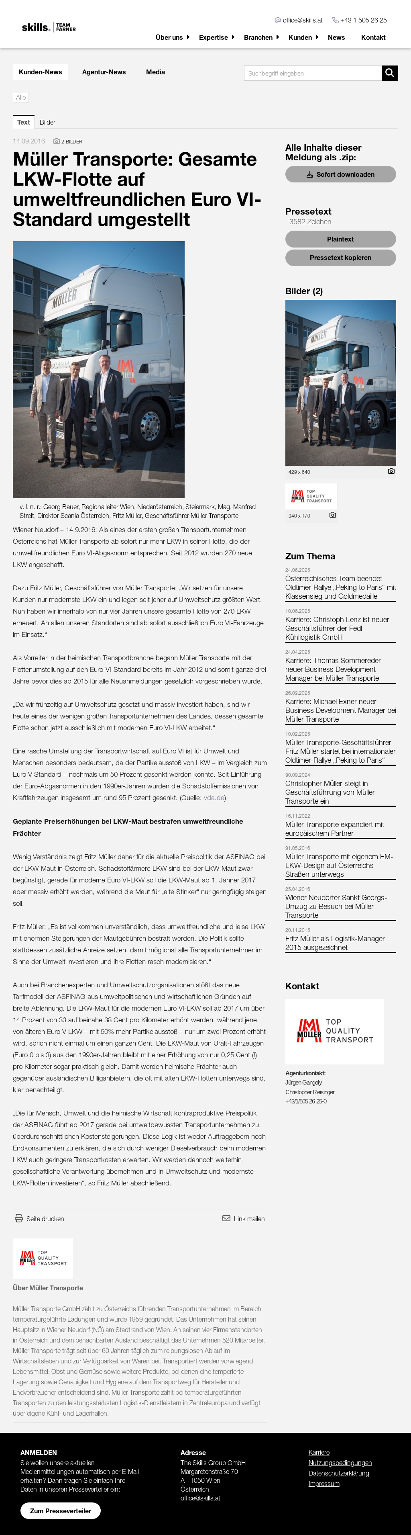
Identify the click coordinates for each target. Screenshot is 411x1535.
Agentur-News (104, 72)
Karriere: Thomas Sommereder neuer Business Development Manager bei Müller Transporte (333, 669)
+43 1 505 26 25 (363, 20)
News (336, 37)
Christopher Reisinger (309, 1092)
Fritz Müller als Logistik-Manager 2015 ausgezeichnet (335, 943)
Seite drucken (45, 1218)
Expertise (213, 37)
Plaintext (340, 239)
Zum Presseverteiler (60, 1511)
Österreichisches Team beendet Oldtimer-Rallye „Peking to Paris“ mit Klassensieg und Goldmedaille (340, 587)
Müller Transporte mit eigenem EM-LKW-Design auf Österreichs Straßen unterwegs (339, 865)
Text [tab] (23, 122)
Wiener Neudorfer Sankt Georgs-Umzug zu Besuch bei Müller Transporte (336, 906)
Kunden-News (40, 72)
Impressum (324, 1483)
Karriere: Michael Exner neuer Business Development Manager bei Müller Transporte (340, 710)
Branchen (258, 37)
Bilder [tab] (47, 122)
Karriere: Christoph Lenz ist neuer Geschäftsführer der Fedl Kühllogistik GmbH (337, 628)
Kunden (300, 37)
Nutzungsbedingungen (340, 1462)
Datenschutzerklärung (339, 1473)
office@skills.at (303, 20)
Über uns (169, 37)
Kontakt (373, 37)
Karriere (319, 1452)
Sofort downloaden (344, 174)
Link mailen (249, 1218)
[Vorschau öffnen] (140, 369)
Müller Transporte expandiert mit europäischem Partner (334, 828)
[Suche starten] (390, 73)
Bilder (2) (304, 291)
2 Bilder (71, 142)
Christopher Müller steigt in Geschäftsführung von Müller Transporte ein (330, 792)
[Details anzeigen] (389, 472)
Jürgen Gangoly (303, 1082)
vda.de (214, 798)
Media (155, 72)
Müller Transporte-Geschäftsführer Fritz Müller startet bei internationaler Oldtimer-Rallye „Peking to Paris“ (340, 751)
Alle (21, 97)
